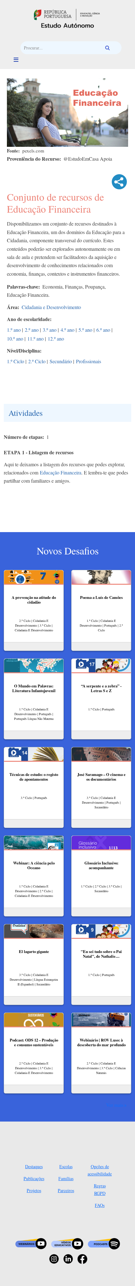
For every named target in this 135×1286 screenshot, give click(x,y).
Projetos (34, 1190)
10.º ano (15, 338)
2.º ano (32, 329)
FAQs (100, 1205)
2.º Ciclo (37, 361)
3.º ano (50, 329)
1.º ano (14, 329)
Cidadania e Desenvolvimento (51, 307)
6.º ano (103, 329)
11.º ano (35, 338)
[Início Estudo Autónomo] (67, 13)
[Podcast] (104, 1243)
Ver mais (114, 1105)
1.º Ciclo (15, 361)
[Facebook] (82, 1258)
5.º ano (85, 329)
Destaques (34, 1166)
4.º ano (67, 329)
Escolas (66, 1166)
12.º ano (56, 338)
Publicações (34, 1178)
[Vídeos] (67, 1243)
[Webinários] (30, 1243)
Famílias (65, 1178)
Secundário (61, 361)
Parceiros (66, 1190)
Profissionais (88, 361)
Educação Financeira (60, 472)
